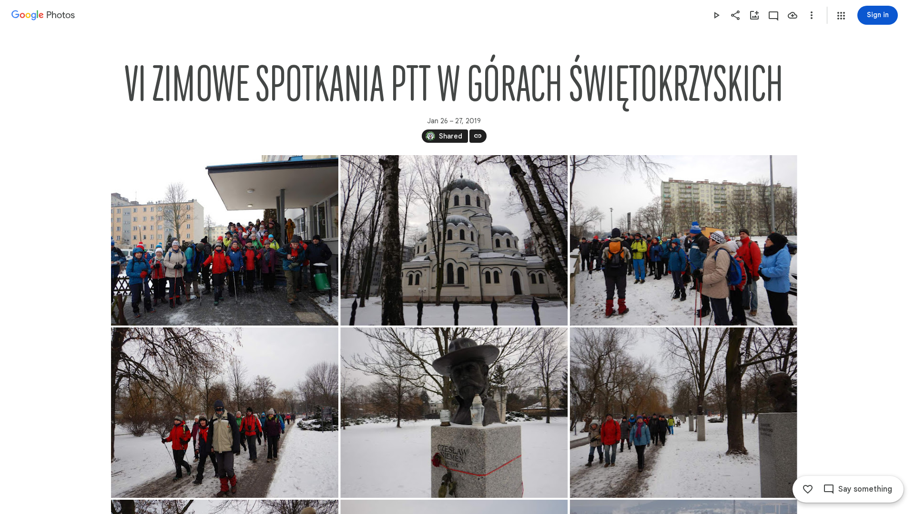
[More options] (811, 15)
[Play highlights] (716, 15)
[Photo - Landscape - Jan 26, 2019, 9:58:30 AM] (224, 412)
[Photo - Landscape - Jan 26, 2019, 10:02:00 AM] (454, 412)
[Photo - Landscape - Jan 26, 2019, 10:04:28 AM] (683, 412)
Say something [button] (865, 489)
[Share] (735, 15)
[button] (841, 15)
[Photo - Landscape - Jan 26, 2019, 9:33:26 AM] (224, 240)
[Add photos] (754, 15)
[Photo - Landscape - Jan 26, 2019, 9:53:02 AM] (683, 240)
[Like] (807, 489)
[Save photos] (792, 15)
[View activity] (773, 15)
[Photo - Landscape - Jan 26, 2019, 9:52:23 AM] (454, 240)
